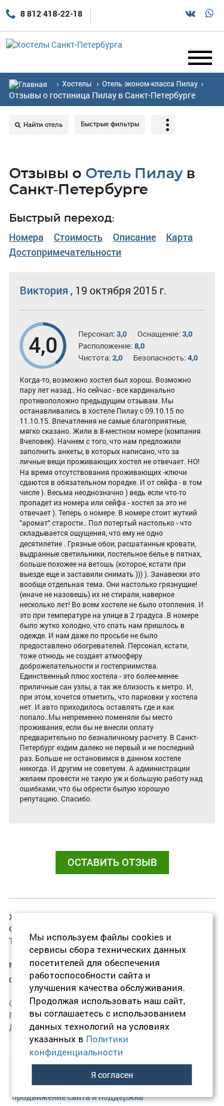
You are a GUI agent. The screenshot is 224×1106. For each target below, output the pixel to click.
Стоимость (78, 237)
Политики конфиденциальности (78, 1045)
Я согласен (112, 1074)
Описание (134, 237)
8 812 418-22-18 (50, 13)
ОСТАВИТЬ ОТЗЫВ (112, 862)
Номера (26, 237)
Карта (179, 237)
